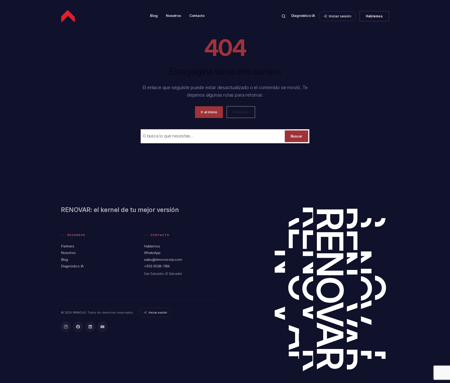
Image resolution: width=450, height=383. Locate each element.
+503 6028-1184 (157, 266)
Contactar (240, 112)
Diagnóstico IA (303, 15)
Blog (154, 15)
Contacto (196, 15)
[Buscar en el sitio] (284, 16)
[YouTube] (102, 327)
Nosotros (173, 15)
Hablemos (374, 16)
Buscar (296, 136)
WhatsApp (152, 252)
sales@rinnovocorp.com (163, 259)
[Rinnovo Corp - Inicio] (68, 16)
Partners (67, 246)
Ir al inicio (209, 112)
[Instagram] (66, 327)
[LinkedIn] (90, 327)
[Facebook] (78, 327)
